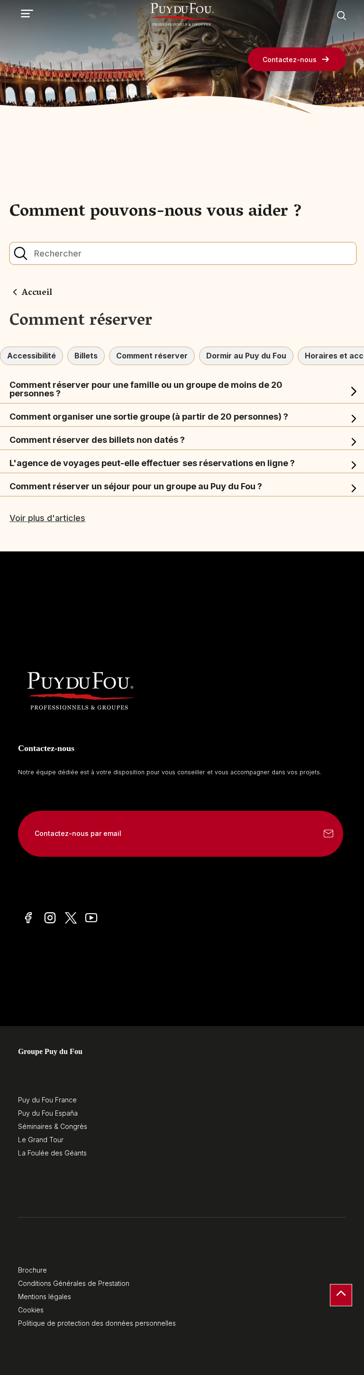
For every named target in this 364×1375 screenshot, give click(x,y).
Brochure (32, 1270)
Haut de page (341, 1295)
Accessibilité (31, 355)
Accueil (37, 293)
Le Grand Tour (41, 1140)
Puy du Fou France (47, 1100)
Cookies (31, 1310)
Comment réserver (152, 355)
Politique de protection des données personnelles (97, 1323)
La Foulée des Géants (52, 1153)
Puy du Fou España (48, 1113)
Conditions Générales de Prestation (73, 1283)
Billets (86, 355)
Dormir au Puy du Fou (246, 355)
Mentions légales (44, 1296)
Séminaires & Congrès (52, 1126)
